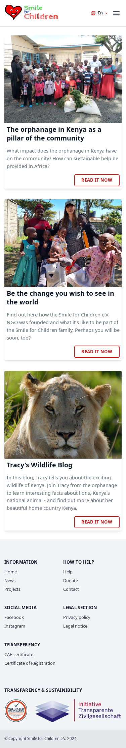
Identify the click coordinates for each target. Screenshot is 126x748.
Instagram (14, 626)
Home (10, 572)
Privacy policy (76, 617)
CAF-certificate (18, 654)
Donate (70, 580)
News (9, 580)
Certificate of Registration (29, 663)
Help (68, 572)
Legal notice (75, 626)
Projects (12, 589)
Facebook (14, 617)
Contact (71, 589)
